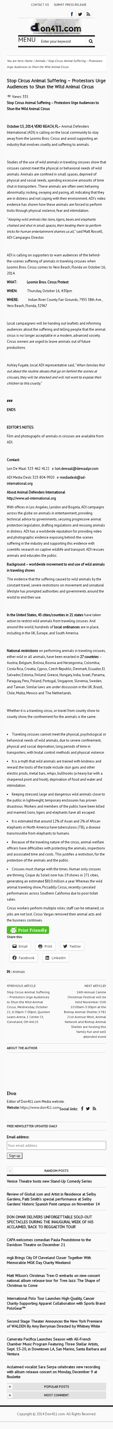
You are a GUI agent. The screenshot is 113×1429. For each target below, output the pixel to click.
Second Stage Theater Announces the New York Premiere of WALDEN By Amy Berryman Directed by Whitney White (54, 1324)
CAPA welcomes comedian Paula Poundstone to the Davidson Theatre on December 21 (49, 1242)
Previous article (22, 986)
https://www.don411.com (40, 1107)
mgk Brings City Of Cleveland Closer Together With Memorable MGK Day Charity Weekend (49, 1260)
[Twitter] (80, 14)
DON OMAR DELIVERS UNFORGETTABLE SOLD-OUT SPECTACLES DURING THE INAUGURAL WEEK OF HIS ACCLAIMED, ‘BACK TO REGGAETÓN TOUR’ (50, 1221)
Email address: (18, 1137)
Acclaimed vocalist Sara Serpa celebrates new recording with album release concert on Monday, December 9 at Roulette (53, 1371)
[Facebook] (72, 14)
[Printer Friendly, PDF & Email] (28, 930)
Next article (94, 986)
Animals (18, 971)
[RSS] (88, 14)
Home (28, 61)
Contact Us (40, 5)
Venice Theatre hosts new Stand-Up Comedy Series (49, 1181)
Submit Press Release (70, 5)
